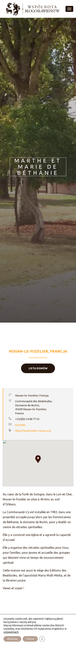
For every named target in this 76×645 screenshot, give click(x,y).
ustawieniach (11, 632)
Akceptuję (12, 639)
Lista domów (38, 368)
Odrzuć (30, 639)
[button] (38, 459)
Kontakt (20, 424)
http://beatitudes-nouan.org (33, 430)
